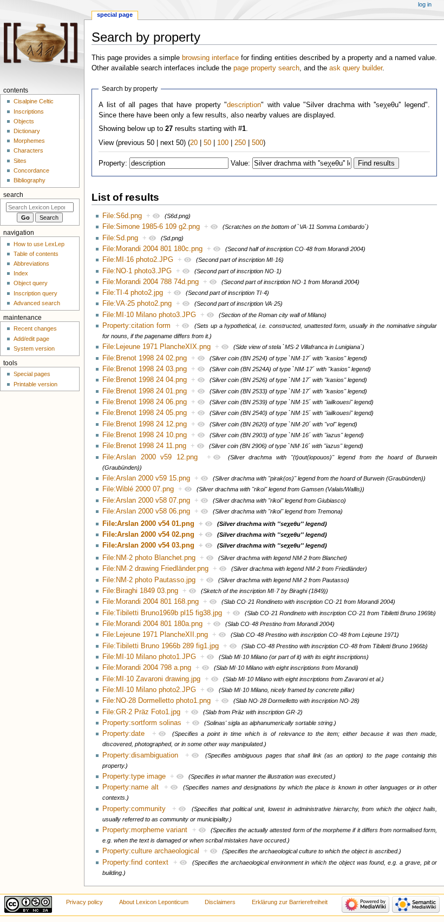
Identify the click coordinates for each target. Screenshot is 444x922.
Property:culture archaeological (150, 851)
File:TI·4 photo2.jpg (132, 293)
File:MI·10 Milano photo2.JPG (149, 690)
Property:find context (135, 862)
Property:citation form (136, 326)
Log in (425, 4)
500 (257, 143)
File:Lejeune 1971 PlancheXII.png (155, 634)
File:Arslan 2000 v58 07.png (146, 500)
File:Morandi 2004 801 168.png (150, 601)
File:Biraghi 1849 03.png (140, 591)
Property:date (123, 733)
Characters (28, 150)
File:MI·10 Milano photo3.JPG (149, 315)
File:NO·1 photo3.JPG (137, 271)
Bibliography (29, 180)
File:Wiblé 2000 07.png (138, 489)
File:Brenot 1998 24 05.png (144, 413)
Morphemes (29, 140)
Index (21, 273)
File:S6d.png (122, 216)
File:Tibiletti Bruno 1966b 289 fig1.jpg (160, 646)
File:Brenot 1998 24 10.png (144, 435)
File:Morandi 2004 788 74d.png (150, 282)
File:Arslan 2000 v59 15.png (146, 478)
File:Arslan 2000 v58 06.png (146, 511)
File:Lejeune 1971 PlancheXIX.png (156, 347)
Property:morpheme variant (144, 830)
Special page (115, 14)
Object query (31, 283)
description (244, 105)
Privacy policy (84, 902)
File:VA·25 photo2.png (137, 303)
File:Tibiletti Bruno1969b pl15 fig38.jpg (162, 613)
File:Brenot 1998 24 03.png (144, 369)
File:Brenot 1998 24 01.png (144, 391)
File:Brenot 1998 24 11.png (144, 446)
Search (13, 195)
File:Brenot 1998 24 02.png (144, 358)
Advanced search (37, 303)
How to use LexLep (39, 244)
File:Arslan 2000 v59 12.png (150, 457)
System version (34, 348)
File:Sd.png (120, 238)
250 (240, 143)
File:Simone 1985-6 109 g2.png (151, 226)
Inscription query (35, 293)
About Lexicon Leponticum (153, 902)
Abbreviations (31, 263)
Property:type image (134, 776)
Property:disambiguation (140, 755)
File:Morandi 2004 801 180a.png (152, 624)
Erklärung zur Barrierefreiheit (290, 902)
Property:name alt (130, 787)
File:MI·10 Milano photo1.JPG (149, 657)
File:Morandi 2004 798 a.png (146, 667)
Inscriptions (29, 111)
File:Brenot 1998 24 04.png (144, 380)
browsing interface (210, 58)
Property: (113, 163)
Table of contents (36, 254)
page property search (266, 68)
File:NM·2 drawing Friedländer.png (155, 568)
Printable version (35, 384)
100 (222, 143)
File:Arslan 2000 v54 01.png (148, 524)
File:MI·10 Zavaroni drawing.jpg (151, 679)
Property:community (134, 809)
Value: (240, 163)
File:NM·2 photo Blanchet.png (148, 558)
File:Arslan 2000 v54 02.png (148, 534)
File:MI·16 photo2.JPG (137, 260)
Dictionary (27, 131)
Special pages (32, 374)
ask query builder (355, 68)
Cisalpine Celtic (34, 101)
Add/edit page (31, 338)
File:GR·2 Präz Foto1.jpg (141, 712)
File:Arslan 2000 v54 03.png (148, 545)
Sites (20, 160)
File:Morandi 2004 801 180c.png (152, 249)
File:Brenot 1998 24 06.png (144, 402)
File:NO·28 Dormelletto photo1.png (156, 700)
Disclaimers (220, 902)
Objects (24, 121)
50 (207, 143)
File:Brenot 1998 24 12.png (144, 424)
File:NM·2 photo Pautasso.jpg (148, 580)
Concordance (31, 170)
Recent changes (35, 328)
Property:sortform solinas (141, 723)
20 (194, 143)
